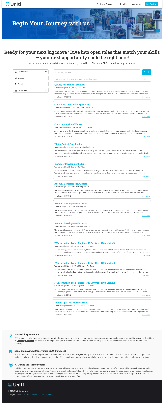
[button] (31, 71)
